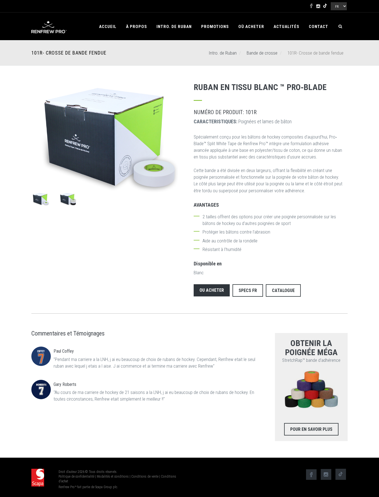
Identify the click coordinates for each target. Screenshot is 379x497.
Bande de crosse (262, 53)
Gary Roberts (65, 384)
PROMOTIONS (215, 26)
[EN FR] (338, 5)
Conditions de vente (144, 476)
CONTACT (318, 26)
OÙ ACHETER (251, 26)
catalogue (283, 290)
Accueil (108, 26)
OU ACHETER (211, 290)
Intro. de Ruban (174, 26)
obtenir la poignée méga (311, 347)
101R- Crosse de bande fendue (69, 53)
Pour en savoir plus (311, 429)
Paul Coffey (64, 351)
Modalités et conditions (113, 476)
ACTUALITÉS (286, 26)
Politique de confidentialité (76, 476)
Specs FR (248, 290)
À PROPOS (136, 26)
